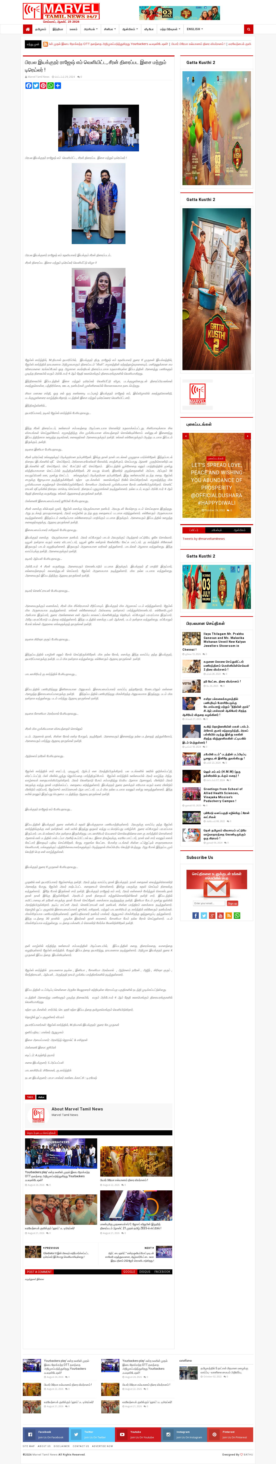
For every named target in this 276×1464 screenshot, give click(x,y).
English (193, 29)
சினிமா (108, 29)
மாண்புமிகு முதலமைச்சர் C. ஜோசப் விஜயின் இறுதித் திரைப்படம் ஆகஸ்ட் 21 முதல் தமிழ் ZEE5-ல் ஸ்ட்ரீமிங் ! (130, 1226)
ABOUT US (44, 1446)
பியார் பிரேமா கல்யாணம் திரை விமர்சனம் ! (159, 44)
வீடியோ (149, 29)
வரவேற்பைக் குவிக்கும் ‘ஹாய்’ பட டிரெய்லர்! (216, 44)
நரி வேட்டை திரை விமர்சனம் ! (222, 681)
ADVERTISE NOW (102, 1446)
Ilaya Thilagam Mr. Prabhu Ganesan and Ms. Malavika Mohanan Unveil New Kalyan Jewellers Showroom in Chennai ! (214, 641)
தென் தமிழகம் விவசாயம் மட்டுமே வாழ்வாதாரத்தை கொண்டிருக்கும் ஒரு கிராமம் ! (225, 834)
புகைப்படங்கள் (216, 473)
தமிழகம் (40, 29)
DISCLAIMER (62, 1446)
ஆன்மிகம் (128, 29)
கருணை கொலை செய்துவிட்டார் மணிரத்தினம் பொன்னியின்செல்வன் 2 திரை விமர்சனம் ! (226, 665)
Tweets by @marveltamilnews (203, 539)
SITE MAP (29, 1446)
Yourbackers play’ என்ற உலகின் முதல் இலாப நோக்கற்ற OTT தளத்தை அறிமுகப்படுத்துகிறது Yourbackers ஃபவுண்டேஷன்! (57, 1176)
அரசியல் (89, 29)
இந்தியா (58, 29)
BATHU (248, 1454)
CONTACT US (81, 1446)
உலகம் (74, 29)
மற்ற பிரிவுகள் (169, 29)
